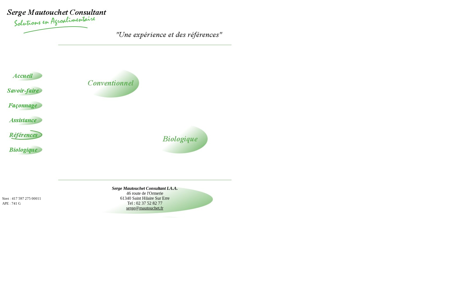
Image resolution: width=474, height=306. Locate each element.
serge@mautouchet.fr (144, 208)
